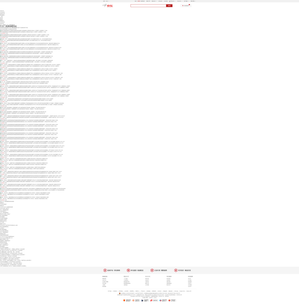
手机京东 (172, 1)
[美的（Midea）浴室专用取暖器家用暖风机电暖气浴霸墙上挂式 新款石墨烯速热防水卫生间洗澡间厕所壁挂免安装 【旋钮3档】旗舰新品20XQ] (30, 43)
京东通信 (190, 284)
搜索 (169, 5)
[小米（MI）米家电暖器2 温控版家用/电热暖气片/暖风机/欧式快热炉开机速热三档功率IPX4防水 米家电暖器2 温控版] (24, 81)
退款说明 (168, 281)
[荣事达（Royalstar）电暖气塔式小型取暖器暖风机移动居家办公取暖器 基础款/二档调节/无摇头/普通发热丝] (22, 167)
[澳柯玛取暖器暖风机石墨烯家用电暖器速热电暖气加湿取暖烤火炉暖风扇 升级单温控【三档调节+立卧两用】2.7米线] (24, 34)
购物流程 (104, 278)
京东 (112, 6)
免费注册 (143, 1)
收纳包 (1, 17)
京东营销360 (18, 266)
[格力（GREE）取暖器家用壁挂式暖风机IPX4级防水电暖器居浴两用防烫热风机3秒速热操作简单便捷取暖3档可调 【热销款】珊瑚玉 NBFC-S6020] (31, 171)
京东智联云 (23, 266)
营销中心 (137, 291)
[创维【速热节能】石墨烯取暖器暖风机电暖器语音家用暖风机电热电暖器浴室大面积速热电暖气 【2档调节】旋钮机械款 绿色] (26, 51)
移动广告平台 (9, 266)
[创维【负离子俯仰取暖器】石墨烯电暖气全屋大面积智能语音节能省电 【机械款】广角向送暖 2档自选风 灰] (22, 107)
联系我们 (115, 291)
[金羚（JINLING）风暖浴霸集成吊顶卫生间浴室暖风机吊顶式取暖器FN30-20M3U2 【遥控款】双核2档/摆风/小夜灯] (24, 197)
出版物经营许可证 (140, 294)
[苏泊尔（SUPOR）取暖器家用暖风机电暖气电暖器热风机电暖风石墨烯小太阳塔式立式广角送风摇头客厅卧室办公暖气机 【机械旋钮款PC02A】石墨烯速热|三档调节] (35, 90)
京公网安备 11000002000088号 (127, 293)
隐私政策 (170, 291)
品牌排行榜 (2, 13)
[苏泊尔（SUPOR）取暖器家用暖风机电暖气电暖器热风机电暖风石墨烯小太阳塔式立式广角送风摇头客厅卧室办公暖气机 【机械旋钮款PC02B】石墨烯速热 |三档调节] (35, 94)
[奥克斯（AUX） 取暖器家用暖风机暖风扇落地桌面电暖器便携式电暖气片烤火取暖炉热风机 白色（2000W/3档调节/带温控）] (26, 39)
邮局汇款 (147, 283)
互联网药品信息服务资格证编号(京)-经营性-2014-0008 (155, 293)
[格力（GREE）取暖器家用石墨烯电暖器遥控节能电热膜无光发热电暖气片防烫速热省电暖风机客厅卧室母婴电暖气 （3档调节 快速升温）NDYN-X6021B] (32, 116)
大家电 (103, 284)
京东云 (155, 297)
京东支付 (151, 297)
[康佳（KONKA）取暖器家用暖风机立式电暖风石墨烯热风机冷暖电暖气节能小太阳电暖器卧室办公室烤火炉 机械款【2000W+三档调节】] (29, 68)
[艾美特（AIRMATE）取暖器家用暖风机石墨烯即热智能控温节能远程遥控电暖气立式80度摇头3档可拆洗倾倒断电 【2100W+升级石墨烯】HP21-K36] (31, 154)
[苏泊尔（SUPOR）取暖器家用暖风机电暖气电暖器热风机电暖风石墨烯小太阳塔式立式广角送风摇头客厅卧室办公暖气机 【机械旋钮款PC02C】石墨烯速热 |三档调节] (35, 86)
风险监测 (165, 291)
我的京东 (153, 1)
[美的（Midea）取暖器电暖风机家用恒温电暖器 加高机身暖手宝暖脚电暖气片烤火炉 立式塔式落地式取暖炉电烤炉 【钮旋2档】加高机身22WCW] (30, 184)
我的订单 (148, 1)
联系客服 (104, 286)
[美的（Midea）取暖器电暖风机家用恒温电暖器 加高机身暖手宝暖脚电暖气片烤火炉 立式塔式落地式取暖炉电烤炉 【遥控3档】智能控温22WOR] (30, 180)
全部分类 (2, 10)
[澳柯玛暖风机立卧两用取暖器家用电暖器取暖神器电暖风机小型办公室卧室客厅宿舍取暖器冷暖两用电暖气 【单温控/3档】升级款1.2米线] (29, 137)
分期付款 (147, 281)
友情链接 (148, 291)
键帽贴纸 (2, 20)
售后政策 (168, 278)
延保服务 (190, 281)
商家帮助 (132, 291)
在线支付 (147, 280)
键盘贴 (1, 19)
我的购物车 (186, 5)
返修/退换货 (169, 283)
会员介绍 (104, 280)
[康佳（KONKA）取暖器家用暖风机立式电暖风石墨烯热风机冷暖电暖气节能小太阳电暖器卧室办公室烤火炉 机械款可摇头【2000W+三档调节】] (30, 64)
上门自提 (126, 278)
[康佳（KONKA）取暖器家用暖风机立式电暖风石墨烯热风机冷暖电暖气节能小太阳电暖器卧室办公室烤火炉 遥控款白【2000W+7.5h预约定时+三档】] (31, 73)
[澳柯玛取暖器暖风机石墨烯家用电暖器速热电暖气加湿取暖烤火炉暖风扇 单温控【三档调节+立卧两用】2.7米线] (23, 30)
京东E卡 (189, 283)
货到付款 (147, 278)
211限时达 (126, 280)
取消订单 (168, 284)
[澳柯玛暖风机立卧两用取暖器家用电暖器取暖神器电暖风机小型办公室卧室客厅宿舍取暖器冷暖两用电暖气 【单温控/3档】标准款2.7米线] (29, 128)
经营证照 (167, 296)
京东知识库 (2, 12)
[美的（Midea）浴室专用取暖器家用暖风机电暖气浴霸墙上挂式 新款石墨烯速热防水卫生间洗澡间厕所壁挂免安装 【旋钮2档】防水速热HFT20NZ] (30, 47)
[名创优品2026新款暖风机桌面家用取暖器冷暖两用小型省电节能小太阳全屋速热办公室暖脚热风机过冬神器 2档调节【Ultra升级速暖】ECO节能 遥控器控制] (32, 188)
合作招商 (126, 291)
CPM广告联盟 (3, 266)
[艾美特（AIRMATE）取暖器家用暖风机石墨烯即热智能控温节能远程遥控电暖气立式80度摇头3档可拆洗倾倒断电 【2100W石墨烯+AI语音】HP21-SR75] (32, 145)
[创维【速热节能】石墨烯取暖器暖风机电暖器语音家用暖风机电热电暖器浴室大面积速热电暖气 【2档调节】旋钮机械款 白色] (26, 56)
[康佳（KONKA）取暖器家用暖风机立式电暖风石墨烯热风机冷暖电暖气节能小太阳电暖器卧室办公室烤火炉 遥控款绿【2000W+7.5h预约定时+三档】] (31, 77)
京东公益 (176, 291)
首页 (1, 24)
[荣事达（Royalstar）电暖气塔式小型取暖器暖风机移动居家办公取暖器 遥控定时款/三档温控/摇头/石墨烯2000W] (24, 158)
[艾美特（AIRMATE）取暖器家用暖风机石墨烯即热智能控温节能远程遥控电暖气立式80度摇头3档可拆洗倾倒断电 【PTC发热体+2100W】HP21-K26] (31, 150)
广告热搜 (14, 266)
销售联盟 (154, 291)
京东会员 (160, 1)
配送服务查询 (126, 281)
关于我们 (110, 291)
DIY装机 (189, 280)
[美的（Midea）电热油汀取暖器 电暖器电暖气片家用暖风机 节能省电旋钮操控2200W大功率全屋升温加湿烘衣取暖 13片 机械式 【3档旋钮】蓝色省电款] (32, 103)
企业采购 (166, 1)
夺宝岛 (189, 278)
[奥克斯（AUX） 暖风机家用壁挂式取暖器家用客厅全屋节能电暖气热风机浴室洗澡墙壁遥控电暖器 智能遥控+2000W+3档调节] (26, 98)
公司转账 (147, 284)
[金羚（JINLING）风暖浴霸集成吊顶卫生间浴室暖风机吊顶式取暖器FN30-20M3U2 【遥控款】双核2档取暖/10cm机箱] (25, 192)
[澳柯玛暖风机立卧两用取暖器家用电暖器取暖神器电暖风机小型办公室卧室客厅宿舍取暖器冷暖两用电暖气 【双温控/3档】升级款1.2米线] (29, 133)
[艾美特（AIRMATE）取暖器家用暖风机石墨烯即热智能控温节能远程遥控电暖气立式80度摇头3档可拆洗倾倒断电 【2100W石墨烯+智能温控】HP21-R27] (32, 141)
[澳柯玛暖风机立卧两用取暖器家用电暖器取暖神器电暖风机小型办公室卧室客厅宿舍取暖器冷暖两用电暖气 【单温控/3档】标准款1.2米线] (29, 124)
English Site (182, 291)
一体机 (1, 16)
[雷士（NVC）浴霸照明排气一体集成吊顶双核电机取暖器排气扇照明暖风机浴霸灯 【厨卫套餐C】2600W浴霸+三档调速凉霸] (26, 60)
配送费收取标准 (127, 283)
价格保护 (168, 280)
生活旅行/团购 (105, 281)
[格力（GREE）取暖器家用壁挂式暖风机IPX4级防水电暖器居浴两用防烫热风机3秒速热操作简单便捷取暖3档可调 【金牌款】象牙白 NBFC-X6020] (31, 175)
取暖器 (4, 24)
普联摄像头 (2, 15)
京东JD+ (190, 286)
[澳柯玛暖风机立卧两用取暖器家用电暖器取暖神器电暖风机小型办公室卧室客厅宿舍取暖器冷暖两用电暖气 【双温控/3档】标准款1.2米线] (29, 120)
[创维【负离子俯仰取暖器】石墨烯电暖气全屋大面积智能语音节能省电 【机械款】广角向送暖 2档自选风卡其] (23, 111)
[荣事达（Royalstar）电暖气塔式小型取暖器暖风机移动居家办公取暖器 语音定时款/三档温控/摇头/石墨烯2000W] (24, 163)
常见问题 (104, 283)
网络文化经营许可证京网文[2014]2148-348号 (154, 294)
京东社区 (159, 291)
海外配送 (126, 284)
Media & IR (189, 291)
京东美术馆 (2, 22)
